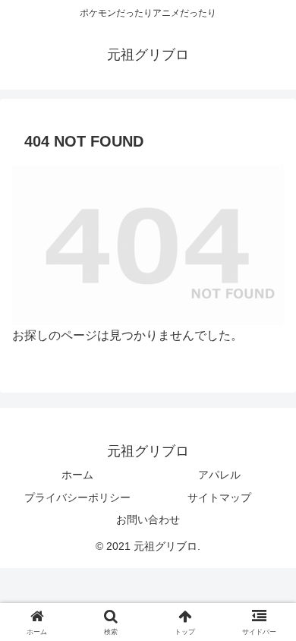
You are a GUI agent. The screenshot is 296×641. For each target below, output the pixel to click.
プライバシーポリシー (77, 497)
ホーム (77, 475)
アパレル (219, 475)
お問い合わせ (148, 519)
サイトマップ (219, 497)
